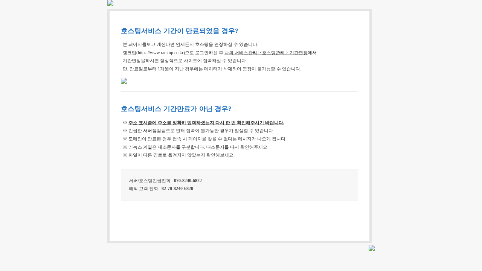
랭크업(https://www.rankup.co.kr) (154, 52)
